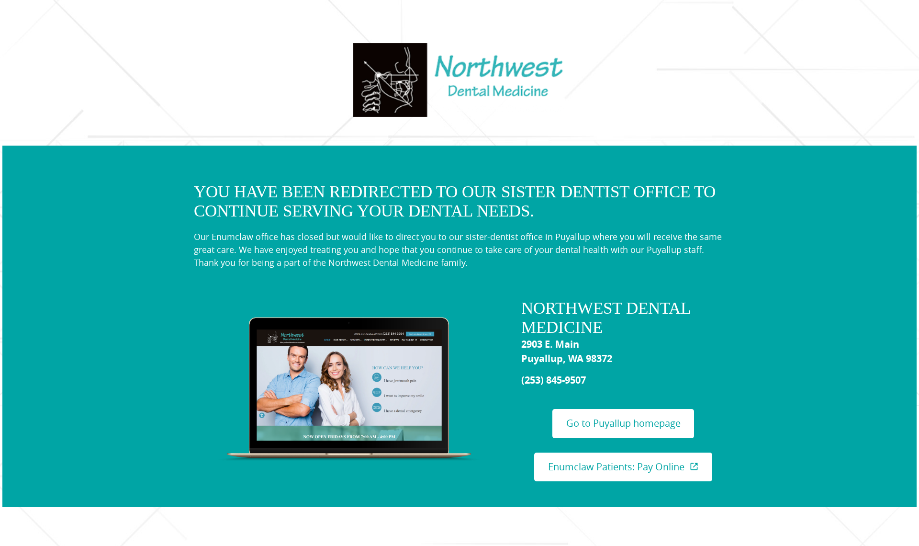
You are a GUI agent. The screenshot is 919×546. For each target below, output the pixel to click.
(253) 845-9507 (553, 380)
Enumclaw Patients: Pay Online (616, 466)
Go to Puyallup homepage (623, 423)
